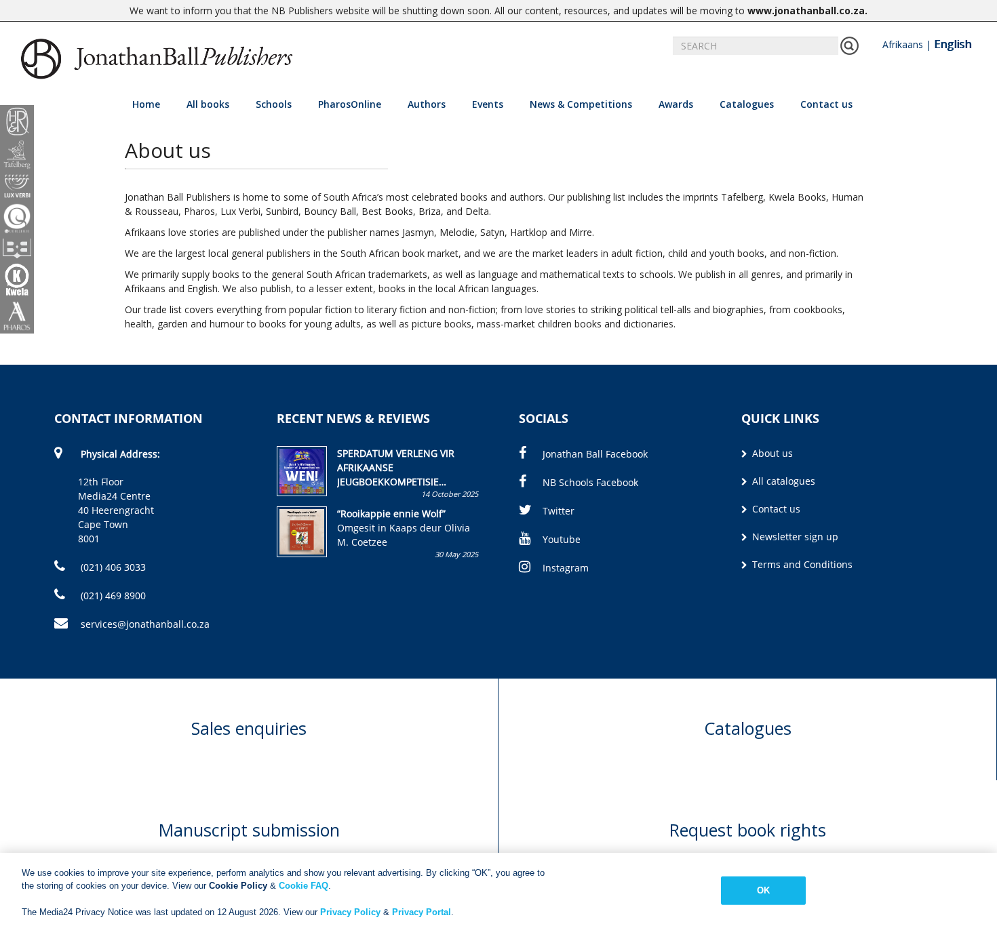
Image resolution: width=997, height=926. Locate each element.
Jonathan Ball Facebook (595, 453)
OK (763, 890)
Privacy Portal (421, 912)
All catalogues (782, 481)
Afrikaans (902, 44)
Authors (427, 104)
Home (146, 104)
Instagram (566, 567)
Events (487, 104)
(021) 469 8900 (112, 595)
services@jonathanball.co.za (145, 624)
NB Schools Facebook (590, 482)
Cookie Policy (238, 886)
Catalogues (747, 104)
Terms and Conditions (801, 564)
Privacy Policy (350, 912)
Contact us (826, 104)
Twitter (558, 510)
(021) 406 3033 (112, 567)
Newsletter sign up (793, 536)
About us (771, 453)
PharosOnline (349, 104)
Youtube (562, 539)
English (952, 44)
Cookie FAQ (303, 886)
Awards (676, 104)
